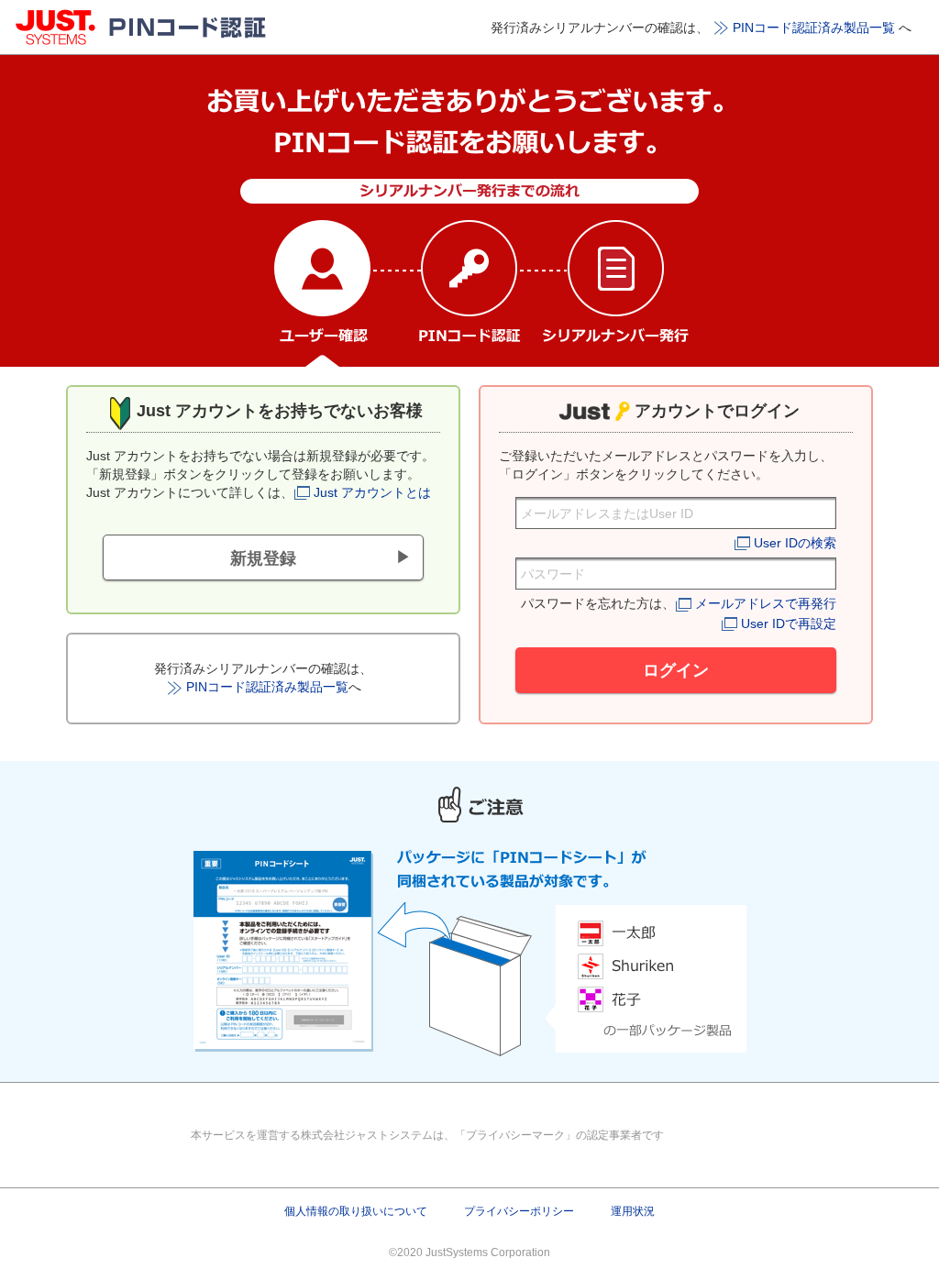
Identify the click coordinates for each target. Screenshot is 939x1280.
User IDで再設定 (788, 623)
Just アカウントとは (372, 492)
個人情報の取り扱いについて (355, 1211)
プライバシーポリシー (519, 1211)
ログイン (676, 670)
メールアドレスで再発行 (765, 603)
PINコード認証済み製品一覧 (814, 27)
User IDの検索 (795, 542)
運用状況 (633, 1211)
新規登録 (263, 558)
